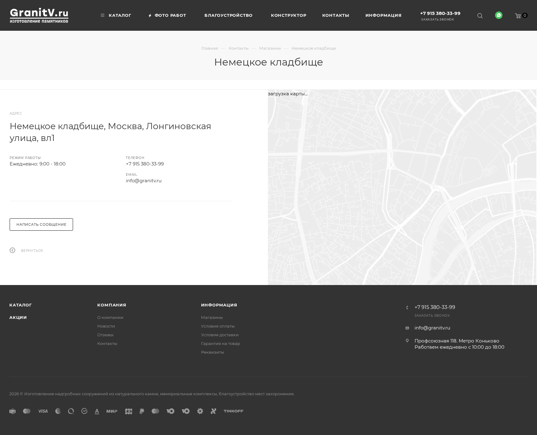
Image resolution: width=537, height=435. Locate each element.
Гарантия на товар (220, 343)
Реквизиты (212, 352)
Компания (111, 304)
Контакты (107, 343)
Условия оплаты (218, 326)
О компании (110, 317)
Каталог (20, 304)
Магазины (212, 317)
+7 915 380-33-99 (440, 13)
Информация (219, 304)
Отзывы (105, 334)
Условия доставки (220, 334)
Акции (18, 317)
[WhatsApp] (499, 15)
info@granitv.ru (144, 181)
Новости (106, 326)
